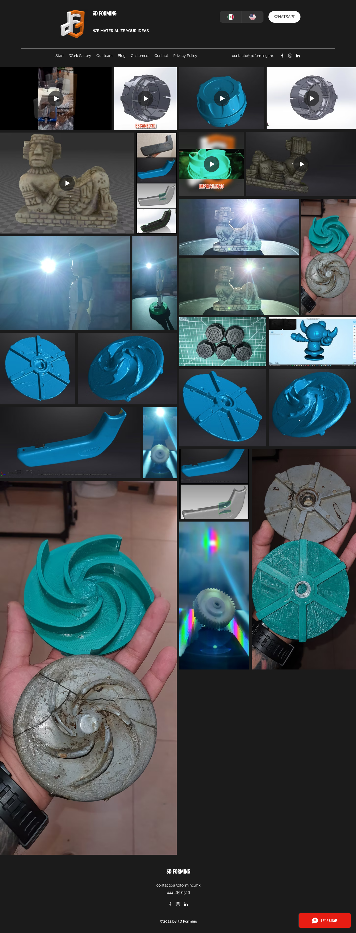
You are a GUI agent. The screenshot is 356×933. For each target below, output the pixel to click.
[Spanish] (231, 17)
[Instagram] (290, 55)
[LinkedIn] (297, 55)
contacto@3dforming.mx (253, 55)
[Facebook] (282, 55)
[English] (253, 17)
